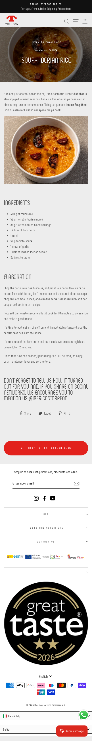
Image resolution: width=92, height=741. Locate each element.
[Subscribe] (76, 483)
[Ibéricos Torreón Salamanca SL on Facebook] (44, 498)
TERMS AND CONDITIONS (46, 527)
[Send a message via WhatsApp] (83, 715)
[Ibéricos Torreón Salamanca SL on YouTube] (52, 498)
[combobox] (46, 715)
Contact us (46, 541)
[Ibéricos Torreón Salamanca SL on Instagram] (36, 498)
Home (34, 42)
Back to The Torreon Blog (49, 447)
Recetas (39, 50)
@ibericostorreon (48, 398)
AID (46, 514)
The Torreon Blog (49, 42)
